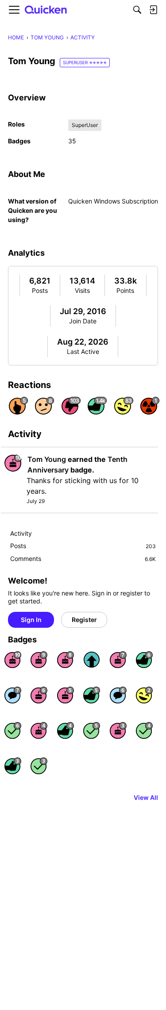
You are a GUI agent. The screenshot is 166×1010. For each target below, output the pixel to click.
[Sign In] (153, 9)
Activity (21, 533)
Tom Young (46, 459)
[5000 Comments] (12, 695)
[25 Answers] (39, 765)
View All (146, 797)
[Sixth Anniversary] (39, 695)
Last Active (83, 351)
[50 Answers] (144, 730)
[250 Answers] (12, 730)
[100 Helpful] (12, 765)
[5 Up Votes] (91, 659)
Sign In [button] (31, 619)
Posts (40, 290)
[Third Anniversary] (118, 730)
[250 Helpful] (65, 730)
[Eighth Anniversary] (65, 659)
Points (125, 290)
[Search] (137, 9)
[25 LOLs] (144, 695)
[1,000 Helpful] (144, 659)
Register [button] (84, 619)
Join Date (83, 321)
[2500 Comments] (118, 695)
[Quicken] (46, 10)
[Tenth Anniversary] (12, 659)
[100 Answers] (91, 730)
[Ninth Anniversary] (39, 659)
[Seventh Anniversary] (118, 659)
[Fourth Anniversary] (39, 730)
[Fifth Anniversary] (65, 695)
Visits (82, 290)
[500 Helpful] (91, 695)
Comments (83, 558)
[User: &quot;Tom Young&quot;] (13, 463)
